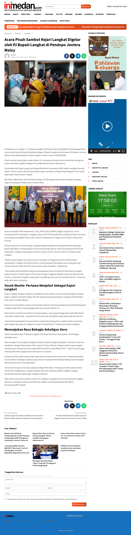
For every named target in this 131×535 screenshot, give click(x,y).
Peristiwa (115, 243)
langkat (95, 172)
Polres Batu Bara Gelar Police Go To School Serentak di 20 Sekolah (73, 435)
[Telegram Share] (78, 56)
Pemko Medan (97, 181)
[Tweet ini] (72, 56)
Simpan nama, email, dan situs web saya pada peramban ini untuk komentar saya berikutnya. (42, 499)
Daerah (101, 228)
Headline (102, 243)
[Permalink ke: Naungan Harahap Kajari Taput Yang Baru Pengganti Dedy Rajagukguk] (45, 452)
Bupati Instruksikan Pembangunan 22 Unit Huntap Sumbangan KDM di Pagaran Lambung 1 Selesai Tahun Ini (16, 436)
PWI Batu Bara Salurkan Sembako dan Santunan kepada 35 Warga (71, 448)
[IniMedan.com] (23, 6)
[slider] (105, 151)
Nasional (102, 330)
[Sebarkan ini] (66, 56)
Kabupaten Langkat (100, 168)
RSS (70, 520)
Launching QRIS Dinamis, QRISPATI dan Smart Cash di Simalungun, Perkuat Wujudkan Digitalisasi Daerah (16, 449)
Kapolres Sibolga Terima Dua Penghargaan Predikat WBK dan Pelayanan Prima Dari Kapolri (111, 235)
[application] (107, 126)
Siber (26, 520)
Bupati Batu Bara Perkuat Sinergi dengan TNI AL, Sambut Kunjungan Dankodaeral (43, 436)
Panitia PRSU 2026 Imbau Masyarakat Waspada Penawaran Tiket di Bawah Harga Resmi (111, 307)
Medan (108, 243)
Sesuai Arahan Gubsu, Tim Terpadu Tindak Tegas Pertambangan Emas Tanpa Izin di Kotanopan (111, 367)
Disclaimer (48, 520)
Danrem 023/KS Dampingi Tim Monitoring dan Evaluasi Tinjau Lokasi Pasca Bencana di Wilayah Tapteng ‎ (111, 264)
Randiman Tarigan (99, 177)
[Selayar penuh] (123, 151)
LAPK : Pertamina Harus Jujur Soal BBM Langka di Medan (110, 279)
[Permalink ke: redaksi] (7, 56)
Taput (115, 286)
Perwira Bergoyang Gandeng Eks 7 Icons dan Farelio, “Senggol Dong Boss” (110, 338)
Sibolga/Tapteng (111, 228)
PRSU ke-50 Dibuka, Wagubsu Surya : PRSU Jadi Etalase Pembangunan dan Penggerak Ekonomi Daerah (111, 322)
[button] (107, 126)
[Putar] (91, 151)
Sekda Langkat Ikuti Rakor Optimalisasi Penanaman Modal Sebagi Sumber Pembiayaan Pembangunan (23, 415)
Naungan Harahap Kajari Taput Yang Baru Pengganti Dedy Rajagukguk (44, 463)
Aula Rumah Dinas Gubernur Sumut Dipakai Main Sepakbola (111, 250)
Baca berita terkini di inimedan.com (45, 396)
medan (94, 163)
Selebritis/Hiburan (114, 330)
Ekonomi (102, 299)
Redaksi (7, 520)
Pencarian (86, 6)
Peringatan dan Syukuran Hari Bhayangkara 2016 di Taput (110, 292)
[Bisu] (119, 151)
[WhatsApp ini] (83, 56)
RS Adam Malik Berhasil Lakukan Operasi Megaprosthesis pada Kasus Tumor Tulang (70, 415)
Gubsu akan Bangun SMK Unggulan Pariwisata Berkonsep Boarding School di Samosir (111, 351)
